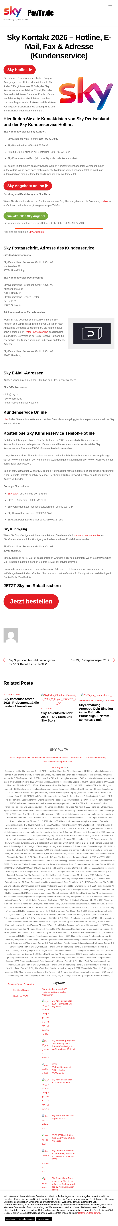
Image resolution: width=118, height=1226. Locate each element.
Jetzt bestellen (31, 601)
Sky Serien (96, 701)
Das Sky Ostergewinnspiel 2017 (90, 660)
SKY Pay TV (57, 767)
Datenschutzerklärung (95, 757)
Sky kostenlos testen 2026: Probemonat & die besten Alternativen (21, 702)
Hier (6, 419)
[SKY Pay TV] (13, 16)
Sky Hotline (18, 70)
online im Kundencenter (87, 535)
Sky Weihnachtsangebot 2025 (57, 761)
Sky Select (13, 493)
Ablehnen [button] (10, 1219)
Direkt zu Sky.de (21, 990)
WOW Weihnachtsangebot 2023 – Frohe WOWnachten (61, 1068)
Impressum (76, 757)
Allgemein (9, 695)
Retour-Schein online (36, 332)
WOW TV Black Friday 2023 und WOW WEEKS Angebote (63, 1138)
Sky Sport (108, 701)
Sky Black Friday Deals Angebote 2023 (63, 1117)
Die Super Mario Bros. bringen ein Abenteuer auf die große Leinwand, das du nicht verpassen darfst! (63, 1184)
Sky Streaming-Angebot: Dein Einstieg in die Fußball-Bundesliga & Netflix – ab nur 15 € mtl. (96, 712)
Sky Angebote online (26, 186)
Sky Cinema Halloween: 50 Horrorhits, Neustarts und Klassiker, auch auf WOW (63, 1154)
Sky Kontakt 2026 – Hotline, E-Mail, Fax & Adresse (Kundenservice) (59, 46)
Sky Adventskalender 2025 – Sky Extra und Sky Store (56, 716)
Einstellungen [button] (44, 1219)
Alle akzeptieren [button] (26, 1219)
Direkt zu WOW (20, 996)
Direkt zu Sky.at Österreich (21, 984)
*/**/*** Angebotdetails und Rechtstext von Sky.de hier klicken (39, 757)
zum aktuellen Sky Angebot (26, 216)
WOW (18, 695)
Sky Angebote (36, 232)
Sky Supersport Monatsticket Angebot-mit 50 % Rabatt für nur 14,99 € (32, 662)
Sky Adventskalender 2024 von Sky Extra (62, 1081)
